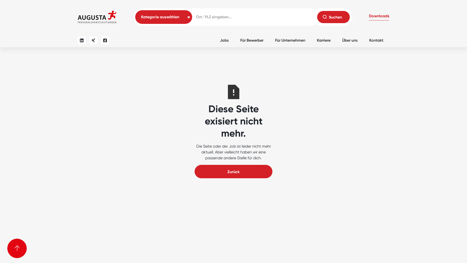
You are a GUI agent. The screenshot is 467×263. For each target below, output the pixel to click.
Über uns (350, 40)
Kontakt (376, 40)
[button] (379, 17)
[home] (97, 17)
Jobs (224, 40)
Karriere (324, 40)
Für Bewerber (251, 40)
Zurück (233, 171)
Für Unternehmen (290, 40)
